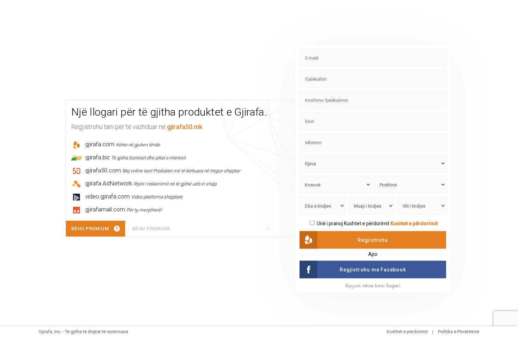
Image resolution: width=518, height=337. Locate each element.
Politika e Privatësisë (458, 331)
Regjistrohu (373, 240)
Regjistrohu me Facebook (373, 269)
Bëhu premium (151, 228)
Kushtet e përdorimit (414, 223)
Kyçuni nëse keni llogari (372, 285)
